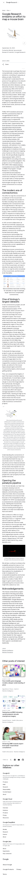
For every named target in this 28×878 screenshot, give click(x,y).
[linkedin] (15, 760)
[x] (11, 760)
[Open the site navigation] (3, 2)
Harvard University (17, 133)
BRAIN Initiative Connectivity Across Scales (12, 166)
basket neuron (12, 538)
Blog (8, 10)
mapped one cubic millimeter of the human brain (13, 225)
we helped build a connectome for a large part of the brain (13, 502)
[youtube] (19, 760)
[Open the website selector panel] (18, 2)
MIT (18, 139)
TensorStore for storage (14, 569)
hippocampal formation (9, 309)
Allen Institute (12, 139)
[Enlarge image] (24, 43)
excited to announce (16, 112)
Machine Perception (7, 652)
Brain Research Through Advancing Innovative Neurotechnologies (13, 126)
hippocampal (6, 157)
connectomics (6, 89)
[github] (23, 760)
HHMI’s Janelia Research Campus (14, 146)
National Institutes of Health (12, 130)
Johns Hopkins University (11, 144)
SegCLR (4, 530)
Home (3, 10)
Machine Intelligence (7, 650)
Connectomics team (13, 113)
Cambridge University (9, 141)
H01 (19, 228)
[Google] (6, 859)
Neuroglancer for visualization (11, 571)
